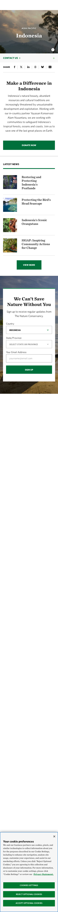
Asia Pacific (29, 28)
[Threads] (35, 67)
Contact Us (10, 58)
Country (10, 323)
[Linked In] (28, 67)
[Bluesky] (42, 67)
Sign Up (29, 369)
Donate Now (29, 145)
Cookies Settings (29, 885)
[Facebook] (14, 67)
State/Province (13, 337)
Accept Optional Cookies (29, 903)
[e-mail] (50, 67)
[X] (21, 67)
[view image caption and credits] (53, 48)
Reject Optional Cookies (29, 894)
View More (29, 265)
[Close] (54, 836)
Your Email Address (16, 352)
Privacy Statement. (44, 874)
